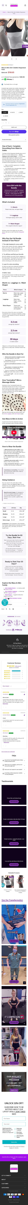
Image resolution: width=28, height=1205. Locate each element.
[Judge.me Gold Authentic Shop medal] (6, 623)
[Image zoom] (14, 37)
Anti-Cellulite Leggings (11, 591)
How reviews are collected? (8, 751)
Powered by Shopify (14, 1202)
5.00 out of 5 (18, 666)
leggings (10, 413)
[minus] (3, 123)
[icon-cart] (24, 5)
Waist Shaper (8, 594)
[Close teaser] (8, 598)
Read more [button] (5, 703)
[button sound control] (24, 942)
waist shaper (17, 413)
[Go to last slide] (12, 59)
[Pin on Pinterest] (13, 609)
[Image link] (14, 795)
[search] (6, 5)
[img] (6, 692)
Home (4, 12)
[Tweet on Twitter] (9, 609)
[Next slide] (16, 59)
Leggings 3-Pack (12, 592)
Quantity (4, 120)
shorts (5, 413)
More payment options (14, 134)
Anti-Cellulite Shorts (10, 588)
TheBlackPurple (16, 1199)
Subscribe (14, 1142)
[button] (5, 64)
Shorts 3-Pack (9, 589)
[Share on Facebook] (6, 609)
